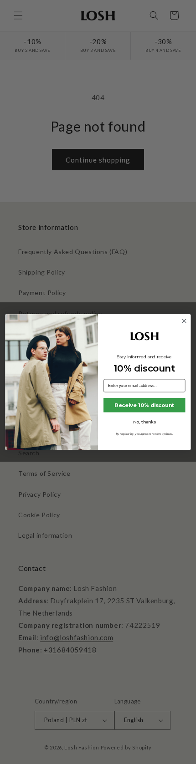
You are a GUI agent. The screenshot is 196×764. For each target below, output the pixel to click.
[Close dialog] (184, 321)
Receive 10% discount (144, 405)
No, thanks (144, 421)
